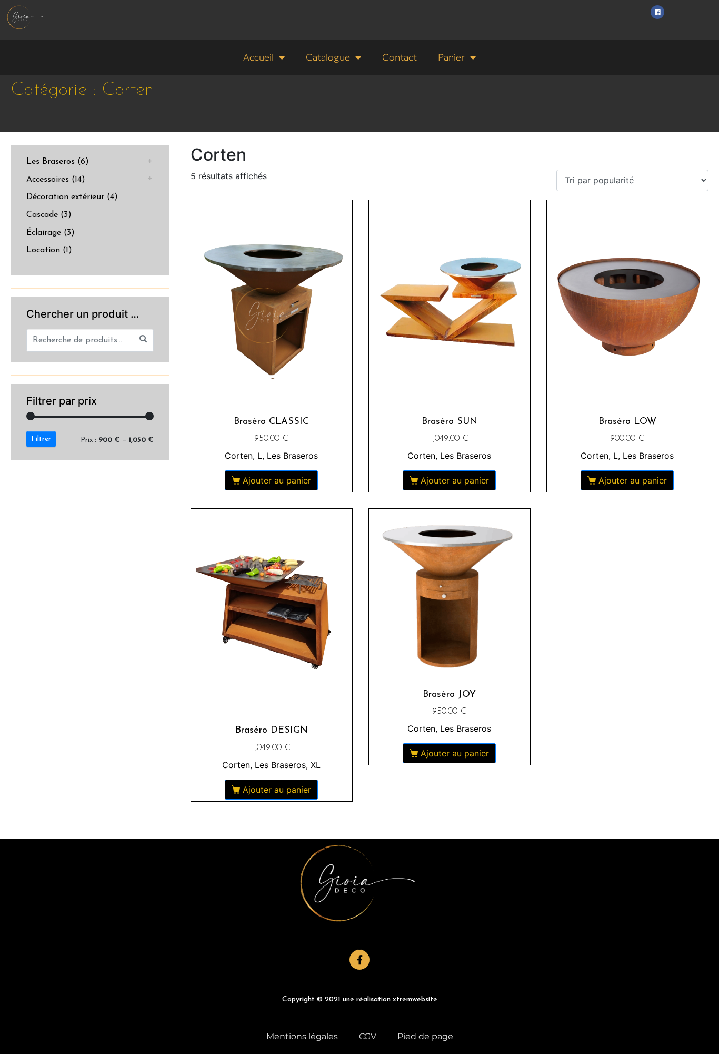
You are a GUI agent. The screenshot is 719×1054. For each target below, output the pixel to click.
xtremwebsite (415, 999)
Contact (399, 57)
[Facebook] (657, 12)
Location (43, 250)
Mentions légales (302, 1036)
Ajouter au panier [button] (277, 480)
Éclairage (43, 233)
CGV (367, 1036)
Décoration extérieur (65, 197)
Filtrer (41, 439)
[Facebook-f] (359, 959)
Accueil (258, 57)
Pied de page (425, 1036)
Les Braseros (50, 161)
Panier (451, 57)
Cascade (42, 215)
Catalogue (328, 57)
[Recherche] (143, 339)
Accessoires (47, 179)
